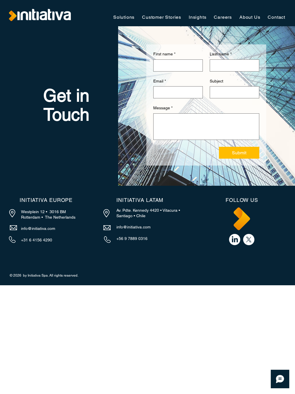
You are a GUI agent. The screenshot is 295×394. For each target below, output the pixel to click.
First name (164, 54)
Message (163, 108)
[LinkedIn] (234, 239)
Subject (216, 81)
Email (159, 81)
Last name (221, 54)
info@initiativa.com (38, 228)
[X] (248, 239)
